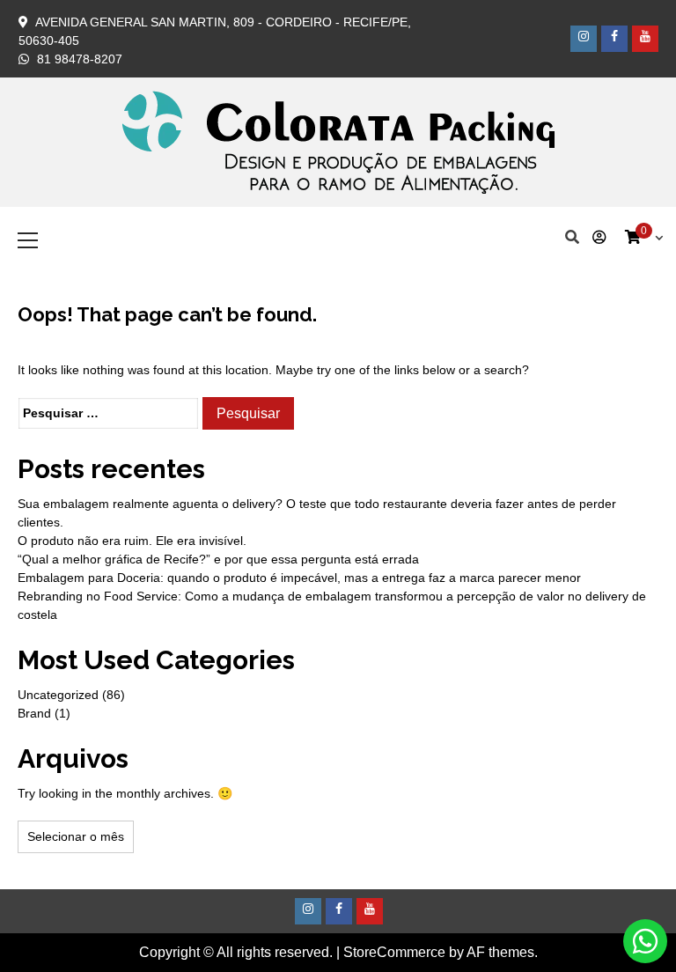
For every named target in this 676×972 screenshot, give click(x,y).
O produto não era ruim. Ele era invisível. (132, 541)
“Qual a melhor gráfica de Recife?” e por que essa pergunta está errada (218, 559)
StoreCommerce (394, 952)
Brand (34, 713)
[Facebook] (614, 39)
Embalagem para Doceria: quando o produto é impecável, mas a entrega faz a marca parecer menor (299, 578)
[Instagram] (583, 39)
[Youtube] (645, 39)
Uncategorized (58, 695)
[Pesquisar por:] (108, 413)
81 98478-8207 (79, 59)
